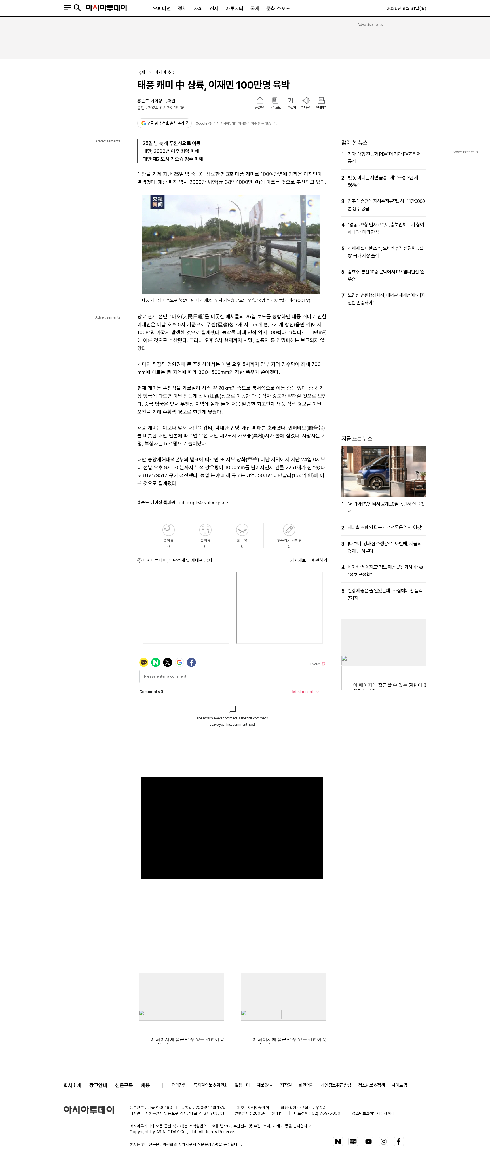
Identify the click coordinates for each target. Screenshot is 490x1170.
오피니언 (162, 8)
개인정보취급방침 (336, 1085)
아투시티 (234, 8)
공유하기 (260, 108)
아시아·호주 (165, 72)
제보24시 (265, 1085)
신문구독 (124, 1085)
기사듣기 (306, 108)
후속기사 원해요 (289, 529)
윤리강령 (179, 1085)
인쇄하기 (321, 108)
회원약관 (306, 1085)
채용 (145, 1085)
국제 (254, 8)
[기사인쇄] (321, 101)
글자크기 (291, 108)
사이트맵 (399, 1085)
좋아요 (168, 529)
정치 (182, 8)
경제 (214, 8)
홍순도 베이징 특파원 (156, 101)
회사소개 (72, 1085)
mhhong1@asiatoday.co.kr (204, 502)
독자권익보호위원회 (210, 1085)
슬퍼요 (205, 529)
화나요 (242, 529)
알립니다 (242, 1085)
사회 (198, 8)
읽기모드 (275, 108)
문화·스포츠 (278, 8)
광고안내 (98, 1085)
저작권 (286, 1085)
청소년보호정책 (371, 1085)
